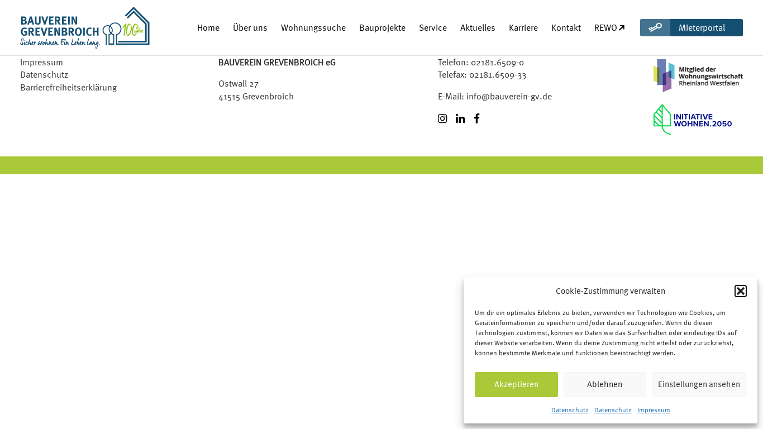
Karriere (523, 27)
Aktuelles (477, 27)
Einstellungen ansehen (699, 384)
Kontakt (566, 27)
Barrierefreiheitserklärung (68, 87)
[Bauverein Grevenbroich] (64, 28)
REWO (605, 27)
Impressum (653, 410)
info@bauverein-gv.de (509, 96)
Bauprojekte (382, 27)
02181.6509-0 (497, 62)
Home (208, 27)
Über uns (250, 27)
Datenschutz (570, 410)
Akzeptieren (516, 384)
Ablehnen (604, 384)
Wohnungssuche (313, 27)
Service (433, 27)
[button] (740, 291)
